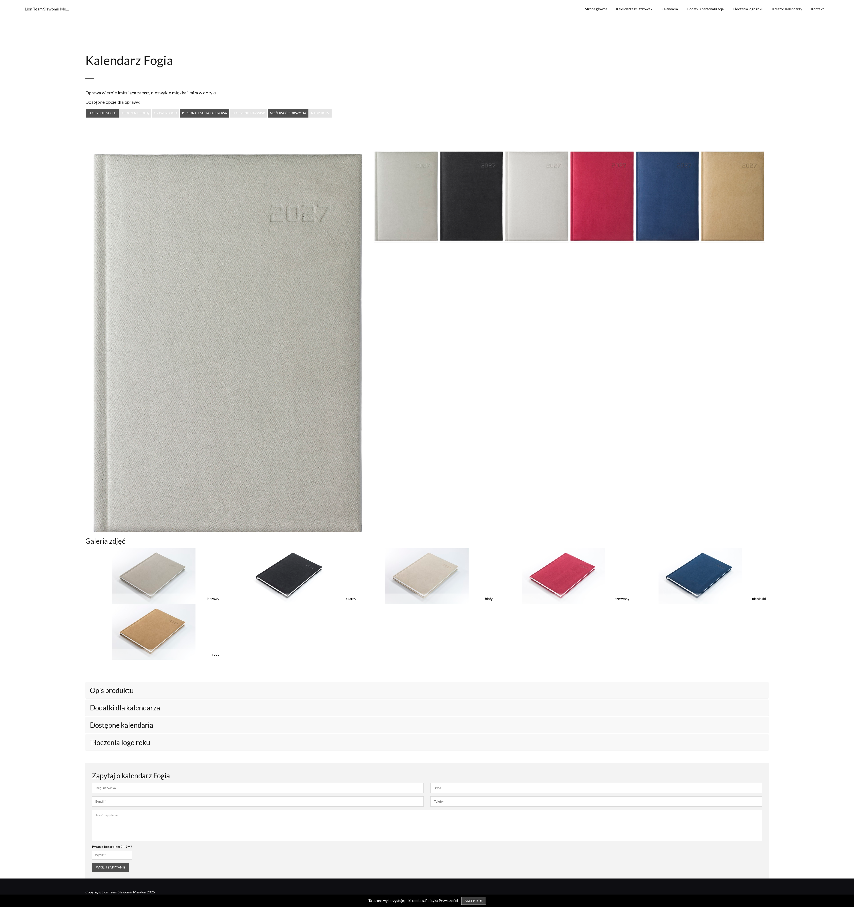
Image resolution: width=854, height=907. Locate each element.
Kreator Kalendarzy (787, 9)
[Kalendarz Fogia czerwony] (602, 196)
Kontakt (817, 9)
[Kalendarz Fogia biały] (536, 196)
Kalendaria (669, 9)
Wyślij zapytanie (110, 867)
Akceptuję (474, 901)
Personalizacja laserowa (204, 113)
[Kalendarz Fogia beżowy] (406, 196)
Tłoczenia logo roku (748, 9)
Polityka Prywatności (441, 900)
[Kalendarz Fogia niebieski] (667, 196)
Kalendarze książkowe (633, 9)
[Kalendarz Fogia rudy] (732, 196)
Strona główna (596, 9)
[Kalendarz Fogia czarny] (471, 196)
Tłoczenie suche (102, 113)
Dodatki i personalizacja (705, 9)
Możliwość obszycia (288, 113)
